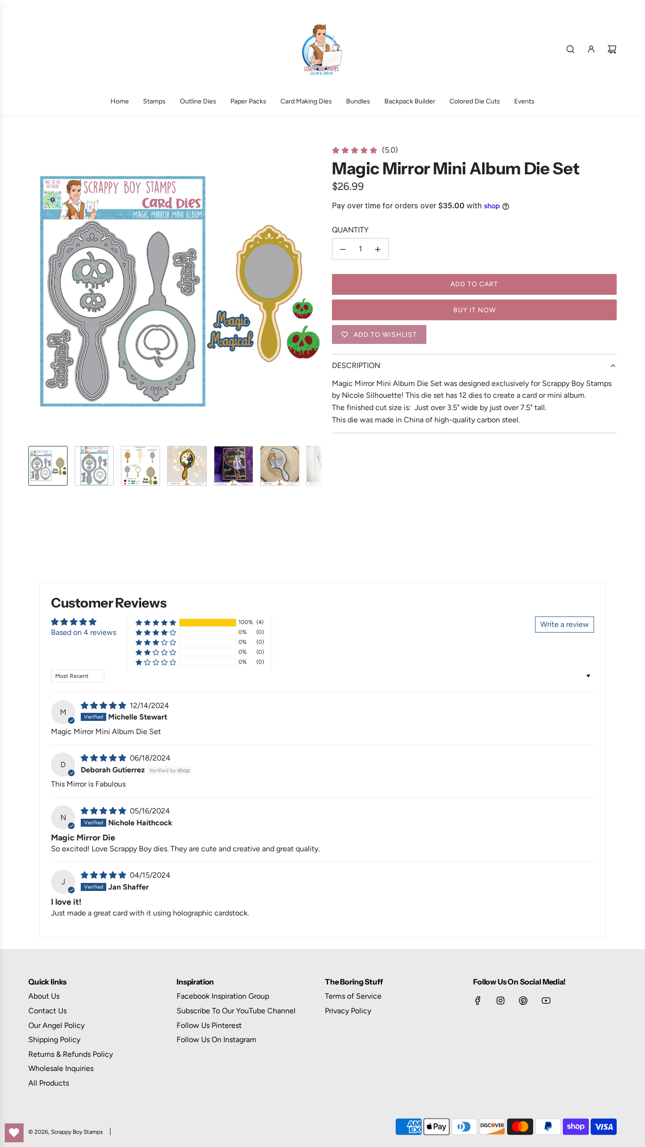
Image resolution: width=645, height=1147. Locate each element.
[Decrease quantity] (342, 249)
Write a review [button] (564, 624)
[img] (104, 705)
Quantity (350, 229)
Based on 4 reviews (83, 632)
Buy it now (474, 310)
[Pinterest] (523, 1000)
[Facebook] (477, 1000)
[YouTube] (545, 1000)
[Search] (570, 49)
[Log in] (591, 49)
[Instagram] (500, 1000)
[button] (35, 291)
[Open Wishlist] (14, 1132)
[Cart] (612, 49)
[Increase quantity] (377, 249)
